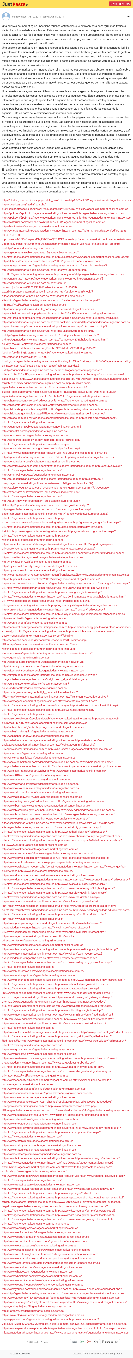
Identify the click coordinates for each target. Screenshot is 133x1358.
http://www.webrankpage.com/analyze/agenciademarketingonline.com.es (45, 1236)
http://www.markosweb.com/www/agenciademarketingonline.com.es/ (43, 971)
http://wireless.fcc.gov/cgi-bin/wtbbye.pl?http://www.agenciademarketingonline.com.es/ (54, 770)
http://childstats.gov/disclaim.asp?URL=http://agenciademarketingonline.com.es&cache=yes (57, 409)
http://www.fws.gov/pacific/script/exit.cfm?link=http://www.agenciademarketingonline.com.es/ (54, 916)
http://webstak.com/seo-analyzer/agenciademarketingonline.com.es (53, 742)
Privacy (95, 1353)
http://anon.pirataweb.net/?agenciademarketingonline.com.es (38, 265)
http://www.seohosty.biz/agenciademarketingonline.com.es (37, 1080)
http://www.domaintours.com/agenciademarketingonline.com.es (40, 879)
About (119, 1353)
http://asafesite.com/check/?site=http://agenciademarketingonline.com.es (43, 298)
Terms (86, 1353)
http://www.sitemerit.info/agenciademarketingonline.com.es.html (40, 1119)
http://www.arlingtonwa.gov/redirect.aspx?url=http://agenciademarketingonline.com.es (53, 801)
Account (125, 3)
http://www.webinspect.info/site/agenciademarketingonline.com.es (41, 1232)
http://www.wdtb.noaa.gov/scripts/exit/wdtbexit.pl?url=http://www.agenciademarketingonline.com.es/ (58, 1217)
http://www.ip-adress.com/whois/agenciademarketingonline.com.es (38, 938)
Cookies (104, 1353)
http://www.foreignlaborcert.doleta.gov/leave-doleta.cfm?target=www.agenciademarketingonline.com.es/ (59, 907)
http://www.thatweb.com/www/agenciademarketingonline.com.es (40, 1175)
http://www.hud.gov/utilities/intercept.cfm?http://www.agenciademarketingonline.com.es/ (54, 934)
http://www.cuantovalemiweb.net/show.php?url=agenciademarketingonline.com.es (51, 862)
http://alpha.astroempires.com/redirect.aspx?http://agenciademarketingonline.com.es (52, 261)
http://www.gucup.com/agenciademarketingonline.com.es (36, 923)
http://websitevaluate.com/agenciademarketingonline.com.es (38, 740)
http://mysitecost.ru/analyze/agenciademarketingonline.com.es (39, 566)
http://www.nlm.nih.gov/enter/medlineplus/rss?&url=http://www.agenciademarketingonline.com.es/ (57, 1016)
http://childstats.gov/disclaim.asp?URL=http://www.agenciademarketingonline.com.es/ (53, 413)
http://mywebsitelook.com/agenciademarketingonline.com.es (38, 570)
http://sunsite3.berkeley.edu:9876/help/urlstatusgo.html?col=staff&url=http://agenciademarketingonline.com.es (35, 685)
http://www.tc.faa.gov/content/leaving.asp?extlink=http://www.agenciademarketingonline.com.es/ (57, 1169)
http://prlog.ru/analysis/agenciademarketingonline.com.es (82, 605)
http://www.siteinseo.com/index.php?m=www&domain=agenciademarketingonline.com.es (55, 1115)
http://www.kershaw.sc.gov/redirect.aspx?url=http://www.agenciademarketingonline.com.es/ (49, 960)
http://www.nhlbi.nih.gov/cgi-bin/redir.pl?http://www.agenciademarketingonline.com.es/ (52, 1012)
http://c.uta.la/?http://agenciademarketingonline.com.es (76, 396)
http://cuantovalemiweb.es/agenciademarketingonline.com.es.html (41, 426)
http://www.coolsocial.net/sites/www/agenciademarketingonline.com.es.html (47, 853)
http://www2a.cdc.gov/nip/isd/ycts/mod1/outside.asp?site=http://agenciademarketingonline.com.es (61, 1297)
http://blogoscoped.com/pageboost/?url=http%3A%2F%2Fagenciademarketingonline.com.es (52, 372)
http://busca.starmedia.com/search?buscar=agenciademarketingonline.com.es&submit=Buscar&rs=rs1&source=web (50, 389)
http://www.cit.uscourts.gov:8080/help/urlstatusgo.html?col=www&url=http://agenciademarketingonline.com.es (62, 842)
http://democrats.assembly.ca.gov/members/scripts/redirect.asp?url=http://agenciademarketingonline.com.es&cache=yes (41, 441)
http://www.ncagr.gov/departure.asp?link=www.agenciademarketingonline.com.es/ (50, 990)
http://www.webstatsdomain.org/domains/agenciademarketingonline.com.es (47, 1258)
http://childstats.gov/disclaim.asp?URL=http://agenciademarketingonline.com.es (50, 405)
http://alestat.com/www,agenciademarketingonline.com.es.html (92, 257)
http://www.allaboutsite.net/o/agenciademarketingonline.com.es (39, 792)
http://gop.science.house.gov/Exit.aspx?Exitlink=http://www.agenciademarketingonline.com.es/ (52, 529)
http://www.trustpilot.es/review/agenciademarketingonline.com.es (41, 1184)
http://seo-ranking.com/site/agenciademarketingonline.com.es (39, 646)
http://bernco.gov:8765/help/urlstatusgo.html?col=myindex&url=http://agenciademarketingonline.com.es (55, 341)
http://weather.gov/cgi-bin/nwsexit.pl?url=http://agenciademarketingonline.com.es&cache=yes (60, 720)
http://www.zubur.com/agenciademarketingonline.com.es (90, 1293)
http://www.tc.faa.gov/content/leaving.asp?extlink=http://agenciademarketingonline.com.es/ (57, 1164)
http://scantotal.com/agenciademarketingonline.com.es (34, 627)
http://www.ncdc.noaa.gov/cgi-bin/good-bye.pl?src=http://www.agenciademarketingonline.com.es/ (57, 999)
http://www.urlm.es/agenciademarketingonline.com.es (34, 1188)
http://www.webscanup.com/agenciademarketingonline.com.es (39, 1245)
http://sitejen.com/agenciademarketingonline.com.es (33, 675)
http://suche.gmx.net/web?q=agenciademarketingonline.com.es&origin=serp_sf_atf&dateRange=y (49, 677)
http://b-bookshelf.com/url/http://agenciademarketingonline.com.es (90, 322)
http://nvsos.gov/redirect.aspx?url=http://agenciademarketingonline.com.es (47, 583)
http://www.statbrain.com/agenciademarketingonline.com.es (37, 1141)
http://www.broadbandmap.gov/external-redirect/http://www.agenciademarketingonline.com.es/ (58, 814)
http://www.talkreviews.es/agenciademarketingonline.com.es (38, 1158)
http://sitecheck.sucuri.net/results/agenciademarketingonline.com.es (43, 670)
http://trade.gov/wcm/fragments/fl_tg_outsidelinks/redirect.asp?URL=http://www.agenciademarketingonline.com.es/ (40, 694)
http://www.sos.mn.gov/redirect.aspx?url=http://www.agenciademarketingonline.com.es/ (51, 1134)
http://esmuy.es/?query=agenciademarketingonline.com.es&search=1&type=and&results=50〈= (52, 481)
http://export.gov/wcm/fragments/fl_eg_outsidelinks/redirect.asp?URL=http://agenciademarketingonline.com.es (41, 502)
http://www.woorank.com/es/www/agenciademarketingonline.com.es (42, 1284)
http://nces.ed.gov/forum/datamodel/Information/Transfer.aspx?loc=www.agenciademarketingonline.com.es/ (66, 574)
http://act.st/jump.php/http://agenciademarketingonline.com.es (39, 230)
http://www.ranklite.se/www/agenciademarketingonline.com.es (39, 1054)
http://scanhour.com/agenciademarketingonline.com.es (34, 622)
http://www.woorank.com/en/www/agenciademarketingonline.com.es (42, 1280)
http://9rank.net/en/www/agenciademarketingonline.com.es (37, 226)
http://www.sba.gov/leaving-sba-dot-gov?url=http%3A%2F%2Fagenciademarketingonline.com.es (56, 1073)
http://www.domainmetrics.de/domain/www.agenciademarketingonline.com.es (48, 875)
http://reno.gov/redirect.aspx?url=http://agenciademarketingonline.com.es (53, 611)
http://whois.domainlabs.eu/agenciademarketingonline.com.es (39, 757)
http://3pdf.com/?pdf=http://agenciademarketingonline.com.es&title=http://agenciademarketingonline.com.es (66, 217)
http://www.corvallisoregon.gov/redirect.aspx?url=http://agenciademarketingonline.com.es (55, 857)
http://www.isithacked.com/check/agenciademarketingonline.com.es (42, 945)
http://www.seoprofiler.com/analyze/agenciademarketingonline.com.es (44, 1088)
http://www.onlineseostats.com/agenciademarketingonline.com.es (41, 1032)
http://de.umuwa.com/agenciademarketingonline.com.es (35, 435)
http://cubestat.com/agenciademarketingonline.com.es (34, 431)
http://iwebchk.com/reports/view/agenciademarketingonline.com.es (42, 544)
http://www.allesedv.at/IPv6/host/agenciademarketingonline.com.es (42, 797)
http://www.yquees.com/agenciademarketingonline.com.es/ (37, 1289)
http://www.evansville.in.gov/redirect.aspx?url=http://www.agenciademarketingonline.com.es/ (54, 886)
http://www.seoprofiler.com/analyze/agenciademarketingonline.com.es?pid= (47, 1093)
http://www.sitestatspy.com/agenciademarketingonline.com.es (39, 1123)
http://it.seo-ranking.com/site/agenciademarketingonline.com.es (36, 537)
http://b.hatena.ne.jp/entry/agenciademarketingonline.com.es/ (38, 326)
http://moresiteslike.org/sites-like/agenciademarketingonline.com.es (42, 557)
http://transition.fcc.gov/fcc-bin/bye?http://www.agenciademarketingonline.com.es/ (55, 698)
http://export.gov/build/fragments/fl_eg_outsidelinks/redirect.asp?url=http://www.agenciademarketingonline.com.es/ (41, 494)
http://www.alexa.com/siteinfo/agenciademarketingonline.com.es (40, 788)
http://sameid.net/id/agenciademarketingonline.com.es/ (34, 618)
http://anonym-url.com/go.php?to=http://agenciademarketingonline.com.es (44, 272)
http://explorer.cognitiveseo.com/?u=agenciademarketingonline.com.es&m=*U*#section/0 (55, 487)
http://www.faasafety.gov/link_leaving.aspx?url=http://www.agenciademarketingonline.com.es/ (55, 894)
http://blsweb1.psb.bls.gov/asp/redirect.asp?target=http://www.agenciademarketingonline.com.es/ (65, 381)
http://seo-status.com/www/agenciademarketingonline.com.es (39, 650)
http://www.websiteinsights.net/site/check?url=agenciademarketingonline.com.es (50, 1254)
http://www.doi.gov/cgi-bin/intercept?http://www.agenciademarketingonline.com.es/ (64, 868)
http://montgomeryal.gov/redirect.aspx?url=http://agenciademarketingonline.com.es (48, 550)
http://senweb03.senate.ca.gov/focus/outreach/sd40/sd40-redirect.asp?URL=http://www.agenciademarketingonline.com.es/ (44, 642)
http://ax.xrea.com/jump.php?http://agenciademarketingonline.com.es (43, 318)
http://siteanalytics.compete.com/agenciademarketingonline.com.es (42, 666)
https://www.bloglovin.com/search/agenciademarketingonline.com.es (43, 1315)
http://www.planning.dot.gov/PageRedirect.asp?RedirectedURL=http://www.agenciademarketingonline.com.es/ (57, 1038)
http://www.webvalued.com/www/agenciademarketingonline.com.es (42, 1267)
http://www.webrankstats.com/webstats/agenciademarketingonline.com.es (46, 1241)
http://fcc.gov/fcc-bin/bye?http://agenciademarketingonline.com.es (45, 507)
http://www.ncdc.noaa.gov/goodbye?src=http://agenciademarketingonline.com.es (54, 1003)
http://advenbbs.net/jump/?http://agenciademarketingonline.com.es (44, 243)
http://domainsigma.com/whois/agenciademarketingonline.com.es (41, 461)
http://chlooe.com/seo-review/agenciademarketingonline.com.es (40, 418)
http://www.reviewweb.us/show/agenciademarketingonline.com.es (41, 1058)
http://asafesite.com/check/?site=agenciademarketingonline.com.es (47, 293)
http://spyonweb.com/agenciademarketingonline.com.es (35, 1319)
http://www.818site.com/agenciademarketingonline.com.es (37, 775)
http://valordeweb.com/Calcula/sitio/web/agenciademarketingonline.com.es (46, 718)
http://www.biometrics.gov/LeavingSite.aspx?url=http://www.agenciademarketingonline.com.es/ (58, 810)
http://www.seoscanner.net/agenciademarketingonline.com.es (38, 1097)
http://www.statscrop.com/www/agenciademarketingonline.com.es (41, 1154)
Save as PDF (111, 1341)
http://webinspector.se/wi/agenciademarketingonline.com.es (37, 736)
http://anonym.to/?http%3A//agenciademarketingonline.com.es (39, 278)
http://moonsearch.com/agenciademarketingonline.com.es (89, 553)
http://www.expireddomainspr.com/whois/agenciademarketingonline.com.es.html (50, 1328)
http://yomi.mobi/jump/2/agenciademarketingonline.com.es (37, 1306)
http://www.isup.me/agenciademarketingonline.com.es (34, 949)
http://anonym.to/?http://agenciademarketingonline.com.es (89, 274)
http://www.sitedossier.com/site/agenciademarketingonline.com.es (90, 1110)
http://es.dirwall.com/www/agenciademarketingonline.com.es (38, 474)
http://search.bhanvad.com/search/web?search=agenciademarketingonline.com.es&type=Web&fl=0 (58, 633)
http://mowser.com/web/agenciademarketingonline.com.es (36, 561)
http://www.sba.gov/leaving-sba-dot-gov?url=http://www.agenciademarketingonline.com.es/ (53, 1069)
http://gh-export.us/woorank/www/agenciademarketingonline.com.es (37, 520)
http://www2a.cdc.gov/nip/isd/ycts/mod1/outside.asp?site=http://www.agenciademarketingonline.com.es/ (64, 1302)
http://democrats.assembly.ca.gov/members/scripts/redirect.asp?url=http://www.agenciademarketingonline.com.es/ (41, 450)
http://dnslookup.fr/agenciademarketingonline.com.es (82, 457)
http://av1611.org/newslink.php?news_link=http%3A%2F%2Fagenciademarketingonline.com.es (58, 313)
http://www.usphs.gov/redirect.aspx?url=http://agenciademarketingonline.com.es (50, 1195)
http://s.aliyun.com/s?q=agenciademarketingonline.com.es (90, 614)
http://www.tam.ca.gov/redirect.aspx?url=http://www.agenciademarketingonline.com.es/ (61, 1160)
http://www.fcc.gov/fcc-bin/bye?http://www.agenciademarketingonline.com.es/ (51, 899)
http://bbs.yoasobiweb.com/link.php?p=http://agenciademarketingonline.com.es (48, 333)
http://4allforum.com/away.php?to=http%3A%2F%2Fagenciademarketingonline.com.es (53, 222)
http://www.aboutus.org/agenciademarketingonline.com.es (36, 779)
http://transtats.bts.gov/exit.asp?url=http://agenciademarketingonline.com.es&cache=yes (49, 703)
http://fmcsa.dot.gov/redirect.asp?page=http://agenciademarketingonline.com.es (46, 511)
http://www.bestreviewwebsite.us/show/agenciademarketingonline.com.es (46, 805)
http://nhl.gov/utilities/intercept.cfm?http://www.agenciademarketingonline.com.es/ (51, 579)
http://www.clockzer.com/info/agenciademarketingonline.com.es (40, 849)
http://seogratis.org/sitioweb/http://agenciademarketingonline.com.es (43, 661)
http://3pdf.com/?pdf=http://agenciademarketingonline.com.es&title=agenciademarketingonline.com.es (63, 213)
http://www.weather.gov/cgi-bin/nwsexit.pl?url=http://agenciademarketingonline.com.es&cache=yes (57, 1221)
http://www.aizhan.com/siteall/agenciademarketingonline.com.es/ (40, 784)
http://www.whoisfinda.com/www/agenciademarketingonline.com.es (42, 1276)
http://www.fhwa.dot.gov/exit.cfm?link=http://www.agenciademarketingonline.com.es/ (50, 903)
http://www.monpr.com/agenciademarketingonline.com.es (36, 979)
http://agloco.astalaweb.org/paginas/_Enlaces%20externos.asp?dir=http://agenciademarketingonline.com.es (40, 254)
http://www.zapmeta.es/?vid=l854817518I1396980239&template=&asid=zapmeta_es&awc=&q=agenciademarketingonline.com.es (64, 1321)
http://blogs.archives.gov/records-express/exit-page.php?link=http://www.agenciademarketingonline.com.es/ (64, 376)
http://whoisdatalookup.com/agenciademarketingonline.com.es (84, 766)
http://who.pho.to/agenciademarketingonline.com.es (33, 753)
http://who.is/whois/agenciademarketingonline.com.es (80, 749)
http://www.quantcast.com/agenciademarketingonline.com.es (38, 1049)
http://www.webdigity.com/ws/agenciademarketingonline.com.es (40, 1228)
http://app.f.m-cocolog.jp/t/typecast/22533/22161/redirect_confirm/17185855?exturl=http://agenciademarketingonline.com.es (39, 287)
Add (114, 3)
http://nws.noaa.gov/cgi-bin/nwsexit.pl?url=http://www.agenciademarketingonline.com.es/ (52, 594)
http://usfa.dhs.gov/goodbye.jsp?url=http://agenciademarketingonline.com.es (48, 711)
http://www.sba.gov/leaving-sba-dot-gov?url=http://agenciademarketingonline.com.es (49, 1064)
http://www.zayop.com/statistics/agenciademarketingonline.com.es (89, 1332)
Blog (112, 1353)
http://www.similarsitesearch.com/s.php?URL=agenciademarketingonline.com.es (49, 1108)
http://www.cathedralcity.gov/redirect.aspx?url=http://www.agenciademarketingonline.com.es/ (54, 833)
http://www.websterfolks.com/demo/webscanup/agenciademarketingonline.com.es (51, 1263)
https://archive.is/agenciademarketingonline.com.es (33, 1311)
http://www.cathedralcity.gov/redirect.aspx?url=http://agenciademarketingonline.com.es (51, 829)
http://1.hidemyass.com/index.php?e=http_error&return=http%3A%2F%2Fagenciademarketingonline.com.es (66, 200)
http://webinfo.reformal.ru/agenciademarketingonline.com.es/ (38, 731)
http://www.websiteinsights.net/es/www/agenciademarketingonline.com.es (46, 1249)
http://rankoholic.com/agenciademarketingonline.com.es (35, 609)
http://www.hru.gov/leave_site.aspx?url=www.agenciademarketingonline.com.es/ (46, 929)
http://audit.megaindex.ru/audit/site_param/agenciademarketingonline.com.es (48, 309)
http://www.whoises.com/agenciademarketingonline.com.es (37, 1271)
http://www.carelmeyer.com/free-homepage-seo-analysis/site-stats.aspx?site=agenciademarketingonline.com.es (46, 820)
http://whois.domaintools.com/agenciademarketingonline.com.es (40, 762)
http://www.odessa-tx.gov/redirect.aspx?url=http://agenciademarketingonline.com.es (54, 1025)
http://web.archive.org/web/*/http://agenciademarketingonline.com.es (43, 727)
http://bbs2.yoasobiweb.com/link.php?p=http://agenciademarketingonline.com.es (50, 337)
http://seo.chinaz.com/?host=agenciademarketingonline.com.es (47, 655)
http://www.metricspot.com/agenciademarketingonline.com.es (39, 975)
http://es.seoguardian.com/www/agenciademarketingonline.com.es (41, 479)
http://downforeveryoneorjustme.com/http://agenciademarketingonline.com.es (48, 466)
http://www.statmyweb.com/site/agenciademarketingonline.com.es (41, 1145)
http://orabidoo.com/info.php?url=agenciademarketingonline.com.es (46, 602)
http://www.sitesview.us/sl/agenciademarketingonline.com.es (38, 1127)
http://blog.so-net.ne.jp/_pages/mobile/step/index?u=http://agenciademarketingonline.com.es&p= (40, 367)
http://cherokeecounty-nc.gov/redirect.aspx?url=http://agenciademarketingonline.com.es (54, 400)
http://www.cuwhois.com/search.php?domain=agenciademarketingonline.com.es (50, 866)
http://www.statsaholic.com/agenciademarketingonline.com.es (39, 1149)
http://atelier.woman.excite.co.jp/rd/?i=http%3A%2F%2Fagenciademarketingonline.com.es (51, 302)
